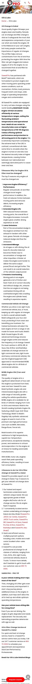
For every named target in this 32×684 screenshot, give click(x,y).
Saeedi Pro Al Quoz (13, 522)
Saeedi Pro (6, 75)
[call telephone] (29, 2)
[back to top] (28, 677)
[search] (25, 3)
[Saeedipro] (13, 2)
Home (4, 21)
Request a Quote (15, 680)
